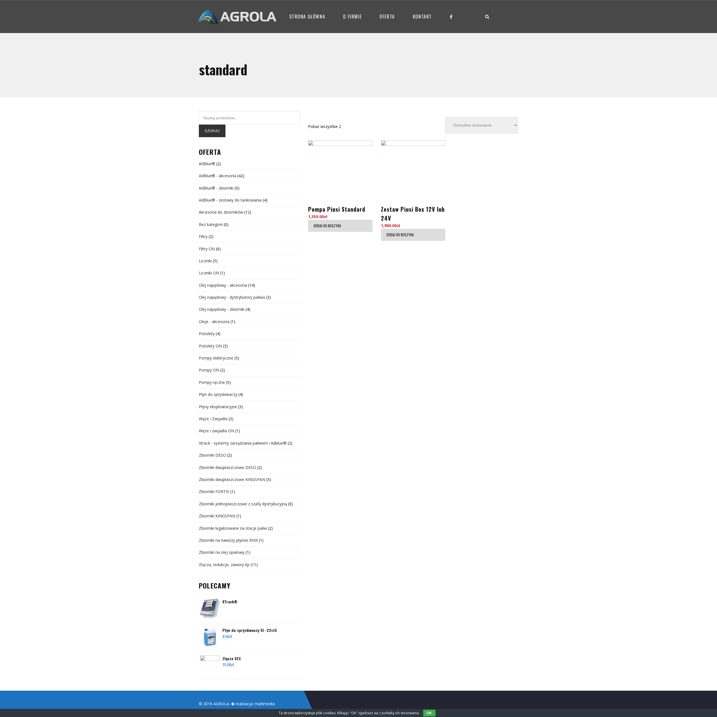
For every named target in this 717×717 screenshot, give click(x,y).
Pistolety (207, 333)
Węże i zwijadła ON (216, 430)
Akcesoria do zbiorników (221, 212)
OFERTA (387, 16)
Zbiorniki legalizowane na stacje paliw (233, 528)
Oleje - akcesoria (214, 321)
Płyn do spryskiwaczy (218, 394)
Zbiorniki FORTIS (214, 491)
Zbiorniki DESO (212, 455)
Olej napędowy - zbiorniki (222, 309)
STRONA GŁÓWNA (307, 16)
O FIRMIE (352, 16)
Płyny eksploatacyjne (218, 406)
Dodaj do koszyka (327, 225)
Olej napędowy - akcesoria (223, 285)
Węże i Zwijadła (213, 418)
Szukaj (212, 131)
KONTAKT (422, 16)
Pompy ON (209, 370)
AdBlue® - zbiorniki (216, 188)
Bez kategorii (211, 224)
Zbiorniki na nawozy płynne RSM (228, 540)
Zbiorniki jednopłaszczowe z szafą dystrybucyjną (243, 503)
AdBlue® (207, 163)
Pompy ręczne (212, 382)
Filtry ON (207, 248)
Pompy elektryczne (216, 358)
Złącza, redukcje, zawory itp (224, 564)
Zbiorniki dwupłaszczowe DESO (227, 467)
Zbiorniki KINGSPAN (217, 516)
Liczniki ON (209, 272)
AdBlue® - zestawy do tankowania (230, 200)
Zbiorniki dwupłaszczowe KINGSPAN (232, 479)
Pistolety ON (210, 346)
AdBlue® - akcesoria (217, 175)
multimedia (265, 703)
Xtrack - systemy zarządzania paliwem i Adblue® (243, 443)
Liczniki (205, 260)
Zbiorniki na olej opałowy (222, 552)
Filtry (203, 236)
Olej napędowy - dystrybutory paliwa (232, 297)
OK (429, 713)
